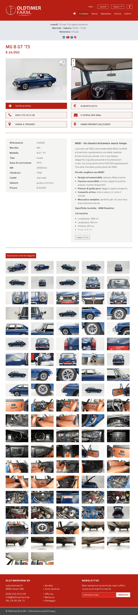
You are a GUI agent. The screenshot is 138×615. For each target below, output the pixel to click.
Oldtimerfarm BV (17, 611)
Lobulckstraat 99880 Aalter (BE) (15, 587)
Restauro (49, 597)
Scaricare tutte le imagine (21, 255)
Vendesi (49, 585)
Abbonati (123, 594)
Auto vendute (52, 589)
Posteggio (50, 600)
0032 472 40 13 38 (16, 594)
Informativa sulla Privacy (41, 611)
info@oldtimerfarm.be (18, 597)
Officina (49, 594)
